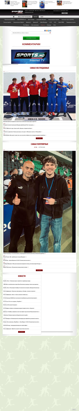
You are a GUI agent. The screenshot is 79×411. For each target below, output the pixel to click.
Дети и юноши (31, 19)
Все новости (39, 138)
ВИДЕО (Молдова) (42, 10)
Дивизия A (28, 22)
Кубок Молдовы (43, 22)
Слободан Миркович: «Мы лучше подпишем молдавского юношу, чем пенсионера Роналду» (22, 263)
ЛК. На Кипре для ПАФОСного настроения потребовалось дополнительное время (20, 297)
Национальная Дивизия (10, 19)
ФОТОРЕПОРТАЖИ (31, 10)
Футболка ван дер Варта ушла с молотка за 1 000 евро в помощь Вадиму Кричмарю (32, 3)
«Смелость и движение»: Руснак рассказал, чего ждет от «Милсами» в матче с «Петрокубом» (22, 131)
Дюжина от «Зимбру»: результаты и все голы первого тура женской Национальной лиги (21, 311)
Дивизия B (35, 22)
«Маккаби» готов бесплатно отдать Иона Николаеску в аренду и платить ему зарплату (21, 284)
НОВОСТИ (26, 10)
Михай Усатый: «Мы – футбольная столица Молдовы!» (14, 256)
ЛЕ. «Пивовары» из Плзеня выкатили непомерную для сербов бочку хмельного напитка (21, 318)
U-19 (51, 22)
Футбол (35, 16)
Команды (49, 25)
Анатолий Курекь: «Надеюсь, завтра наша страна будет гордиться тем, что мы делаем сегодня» (15, 3)
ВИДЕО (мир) (37, 10)
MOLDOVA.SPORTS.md (17, 32)
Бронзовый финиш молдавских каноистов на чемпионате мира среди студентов (20, 121)
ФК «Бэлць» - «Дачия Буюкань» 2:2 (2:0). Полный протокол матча (17, 260)
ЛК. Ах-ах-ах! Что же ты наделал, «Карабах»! (12, 301)
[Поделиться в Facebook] (45, 30)
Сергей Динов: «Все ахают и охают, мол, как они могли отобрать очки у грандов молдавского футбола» (24, 135)
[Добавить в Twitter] (48, 30)
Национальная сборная (18, 22)
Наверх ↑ (74, 409)
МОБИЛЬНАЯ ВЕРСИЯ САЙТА (29, 12)
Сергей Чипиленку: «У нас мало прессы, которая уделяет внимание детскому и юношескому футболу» (24, 253)
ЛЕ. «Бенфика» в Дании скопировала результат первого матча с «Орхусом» (19, 308)
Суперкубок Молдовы (41, 19)
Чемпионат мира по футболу (68, 19)
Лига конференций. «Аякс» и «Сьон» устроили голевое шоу (15, 294)
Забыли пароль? (63, 10)
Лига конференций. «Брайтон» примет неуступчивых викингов (16, 328)
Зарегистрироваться (56, 10)
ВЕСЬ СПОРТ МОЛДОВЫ (24, 16)
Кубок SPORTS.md (21, 19)
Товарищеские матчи (70, 22)
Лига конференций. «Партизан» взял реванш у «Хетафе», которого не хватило (19, 291)
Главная (14, 16)
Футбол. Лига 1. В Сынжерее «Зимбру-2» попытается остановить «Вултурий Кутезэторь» (21, 287)
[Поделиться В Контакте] (50, 30)
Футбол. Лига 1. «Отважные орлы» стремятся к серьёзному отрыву (17, 280)
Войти (67, 10)
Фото (54, 25)
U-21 (55, 22)
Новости (43, 25)
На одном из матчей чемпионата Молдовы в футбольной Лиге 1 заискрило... (19, 124)
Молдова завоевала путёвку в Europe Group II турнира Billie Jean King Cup (67, 3)
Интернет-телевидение (20, 13)
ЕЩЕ (42, 16)
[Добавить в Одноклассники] (47, 30)
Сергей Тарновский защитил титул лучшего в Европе (50, 2)
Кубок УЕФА (61, 22)
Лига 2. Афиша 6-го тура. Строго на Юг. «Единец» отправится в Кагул (17, 128)
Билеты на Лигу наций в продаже (10, 304)
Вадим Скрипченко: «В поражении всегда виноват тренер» (15, 267)
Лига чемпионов (35, 25)
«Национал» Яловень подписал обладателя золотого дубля (15, 315)
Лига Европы (26, 25)
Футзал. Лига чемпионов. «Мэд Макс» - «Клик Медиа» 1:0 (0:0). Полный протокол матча (21, 321)
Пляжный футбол (7, 22)
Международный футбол (53, 19)
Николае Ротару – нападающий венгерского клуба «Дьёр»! (15, 325)
